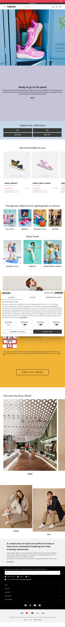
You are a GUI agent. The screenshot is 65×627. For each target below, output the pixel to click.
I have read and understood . (19, 579)
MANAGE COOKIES (37, 619)
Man (29, 576)
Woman (21, 576)
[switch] (25, 324)
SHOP (33, 98)
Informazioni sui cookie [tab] (54, 297)
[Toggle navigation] (4, 6)
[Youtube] (35, 605)
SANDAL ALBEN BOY (11, 183)
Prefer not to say (11, 576)
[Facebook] (26, 605)
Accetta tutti (47, 331)
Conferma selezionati (17, 331)
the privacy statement (26, 579)
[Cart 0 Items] (60, 7)
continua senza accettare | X (53, 292)
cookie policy (23, 317)
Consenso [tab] (11, 297)
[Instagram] (30, 605)
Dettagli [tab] (32, 297)
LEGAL (30, 619)
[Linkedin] (40, 605)
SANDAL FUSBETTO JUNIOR (42, 183)
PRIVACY (25, 619)
